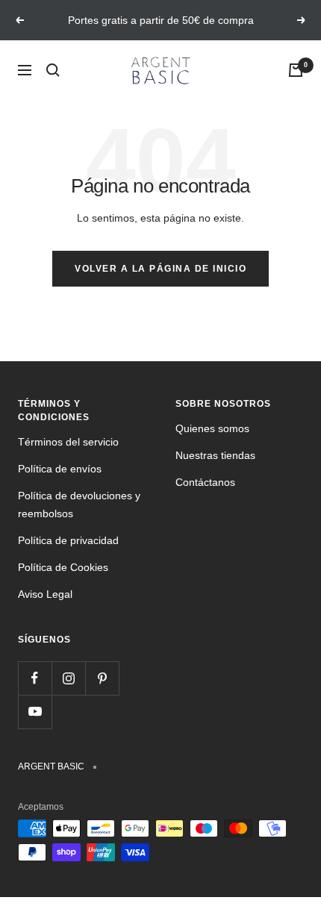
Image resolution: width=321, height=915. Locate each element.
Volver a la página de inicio (160, 268)
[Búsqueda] (53, 70)
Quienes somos (212, 428)
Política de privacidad (68, 540)
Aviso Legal (45, 594)
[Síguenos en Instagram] (68, 678)
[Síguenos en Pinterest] (102, 678)
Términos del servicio (68, 442)
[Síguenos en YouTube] (35, 711)
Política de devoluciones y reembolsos (79, 504)
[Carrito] (295, 70)
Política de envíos (60, 469)
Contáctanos (205, 482)
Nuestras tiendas (215, 455)
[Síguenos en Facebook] (35, 678)
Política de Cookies (63, 567)
